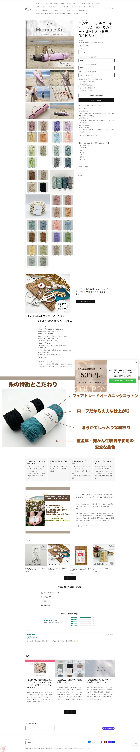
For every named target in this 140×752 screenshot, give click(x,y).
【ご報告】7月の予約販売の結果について (69, 681)
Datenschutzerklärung (59, 748)
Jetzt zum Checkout (96, 100)
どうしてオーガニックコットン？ (88, 526)
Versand (87, 42)
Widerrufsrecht (49, 748)
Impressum (87, 748)
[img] (31, 634)
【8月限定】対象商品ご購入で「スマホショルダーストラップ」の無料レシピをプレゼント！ (39, 683)
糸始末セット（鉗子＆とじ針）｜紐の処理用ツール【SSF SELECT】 (35, 568)
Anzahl (80, 49)
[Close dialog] (136, 362)
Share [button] (81, 175)
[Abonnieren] (53, 728)
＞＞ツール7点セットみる (85, 301)
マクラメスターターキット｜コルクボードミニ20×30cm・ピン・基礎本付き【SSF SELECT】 (80, 569)
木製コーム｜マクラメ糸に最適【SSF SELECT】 (102, 568)
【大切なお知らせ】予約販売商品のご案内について (99, 681)
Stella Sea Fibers (32, 748)
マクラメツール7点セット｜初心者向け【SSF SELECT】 (57, 568)
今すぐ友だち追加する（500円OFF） (122, 380)
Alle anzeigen (70, 578)
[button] (106, 8)
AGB (66, 748)
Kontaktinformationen (78, 748)
